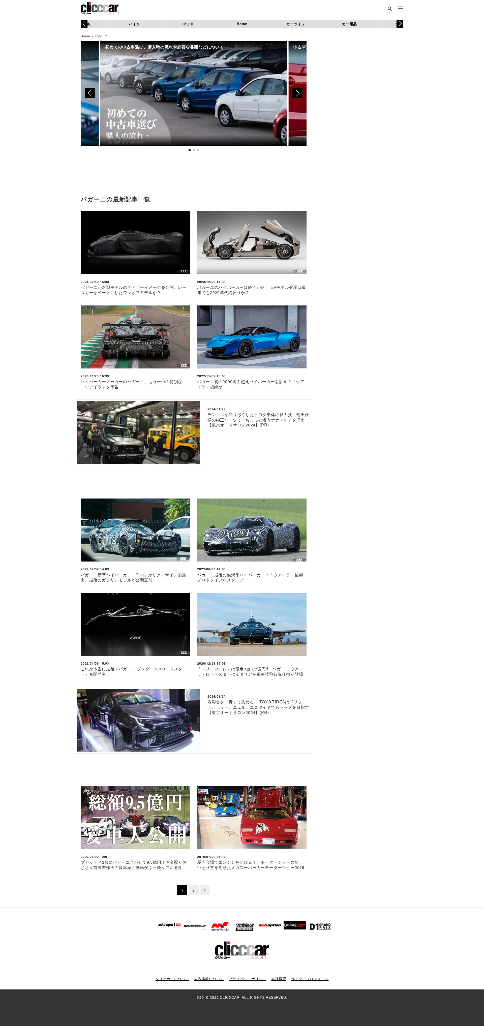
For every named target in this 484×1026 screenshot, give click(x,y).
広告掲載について (209, 978)
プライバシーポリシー (247, 978)
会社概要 (278, 978)
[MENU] (400, 9)
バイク (134, 23)
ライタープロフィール (309, 978)
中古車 (188, 23)
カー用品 (349, 23)
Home (242, 23)
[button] (400, 23)
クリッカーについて (172, 978)
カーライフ (295, 23)
